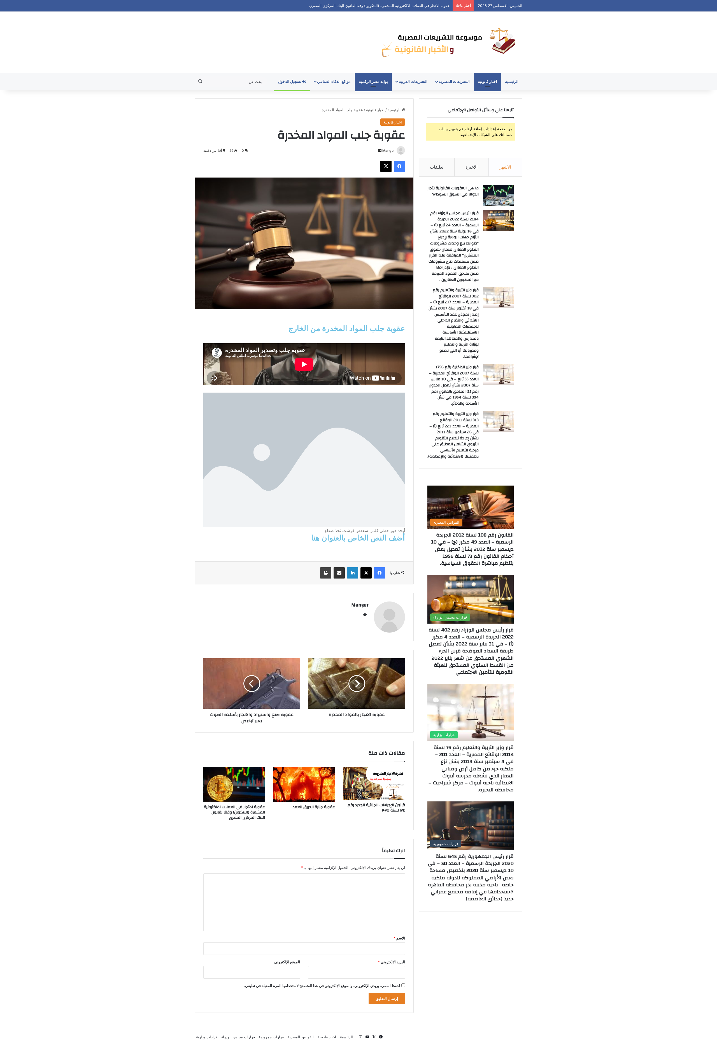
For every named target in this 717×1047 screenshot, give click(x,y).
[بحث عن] (200, 81)
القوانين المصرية (301, 1037)
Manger (388, 150)
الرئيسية (511, 81)
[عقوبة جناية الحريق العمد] (304, 784)
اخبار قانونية (487, 81)
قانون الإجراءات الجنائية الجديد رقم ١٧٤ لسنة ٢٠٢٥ (376, 807)
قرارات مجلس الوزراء (238, 1037)
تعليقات (436, 167)
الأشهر (505, 167)
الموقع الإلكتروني (287, 962)
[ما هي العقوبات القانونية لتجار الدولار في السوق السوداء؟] (498, 195)
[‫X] (386, 166)
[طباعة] (325, 573)
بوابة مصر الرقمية (373, 81)
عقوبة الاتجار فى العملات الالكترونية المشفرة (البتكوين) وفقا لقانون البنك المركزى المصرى (234, 812)
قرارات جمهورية (271, 1037)
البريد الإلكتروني (391, 962)
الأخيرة (471, 167)
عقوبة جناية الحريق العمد (314, 807)
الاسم (399, 938)
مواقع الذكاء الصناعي (334, 81)
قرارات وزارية (206, 1037)
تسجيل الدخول (290, 81)
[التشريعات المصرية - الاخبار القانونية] (450, 42)
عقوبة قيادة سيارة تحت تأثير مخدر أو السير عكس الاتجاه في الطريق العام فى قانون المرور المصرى (372, 5)
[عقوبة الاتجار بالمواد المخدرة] (356, 683)
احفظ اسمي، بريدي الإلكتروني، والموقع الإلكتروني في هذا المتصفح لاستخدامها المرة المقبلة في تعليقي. (322, 985)
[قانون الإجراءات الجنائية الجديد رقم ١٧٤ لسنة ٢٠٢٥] (374, 783)
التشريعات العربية (413, 81)
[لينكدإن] (352, 573)
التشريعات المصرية (454, 81)
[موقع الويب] (365, 614)
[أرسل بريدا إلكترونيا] (379, 150)
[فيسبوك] (399, 166)
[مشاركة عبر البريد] (339, 573)
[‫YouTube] (367, 1037)
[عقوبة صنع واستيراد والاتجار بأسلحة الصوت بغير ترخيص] (251, 683)
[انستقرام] (360, 1037)
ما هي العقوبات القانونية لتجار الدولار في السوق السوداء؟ (453, 191)
